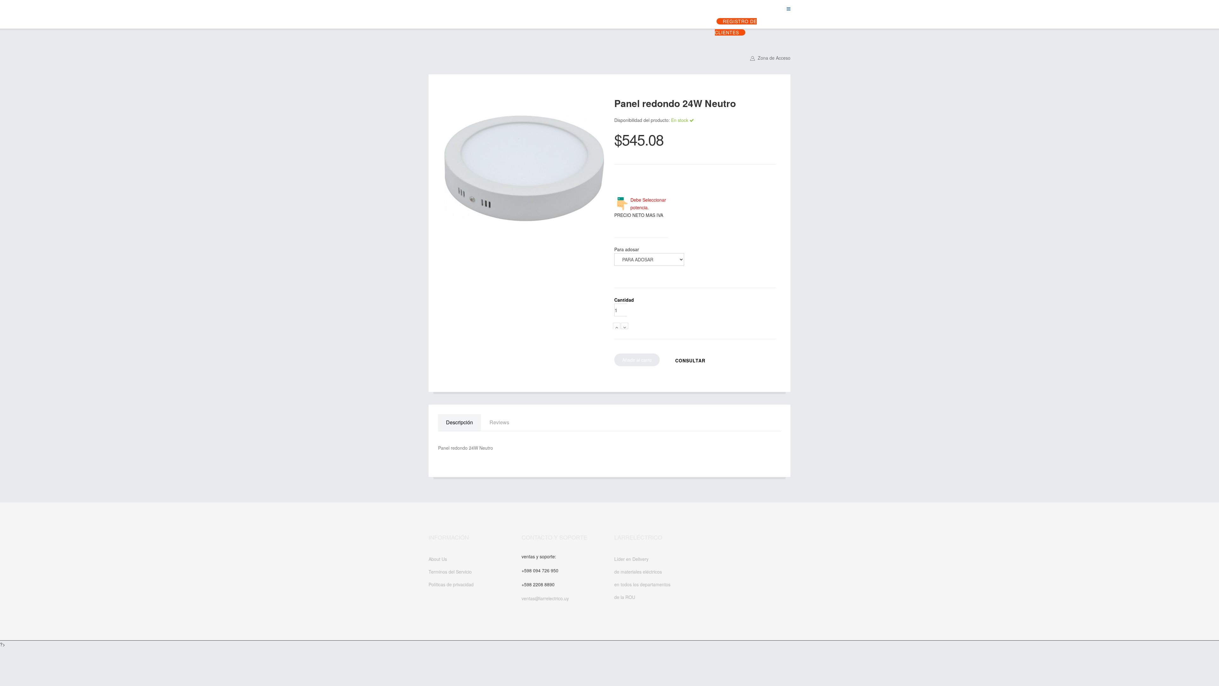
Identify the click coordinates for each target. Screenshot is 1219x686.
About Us (438, 559)
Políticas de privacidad (451, 584)
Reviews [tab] (499, 422)
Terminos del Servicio (450, 571)
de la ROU (624, 597)
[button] (770, 58)
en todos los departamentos (642, 584)
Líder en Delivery (631, 559)
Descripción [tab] (459, 422)
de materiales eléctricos (638, 571)
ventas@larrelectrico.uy (545, 598)
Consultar (690, 360)
